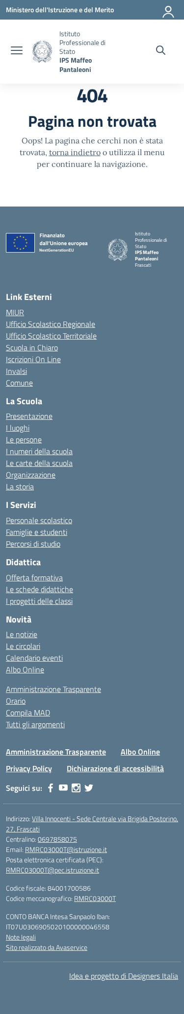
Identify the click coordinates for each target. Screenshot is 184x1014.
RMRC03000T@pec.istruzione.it (52, 870)
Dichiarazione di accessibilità (115, 768)
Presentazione (29, 416)
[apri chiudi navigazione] (17, 51)
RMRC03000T (95, 898)
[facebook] (50, 788)
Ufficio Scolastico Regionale (50, 324)
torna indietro (75, 152)
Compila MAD (28, 712)
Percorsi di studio (33, 544)
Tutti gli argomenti (35, 724)
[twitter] (88, 788)
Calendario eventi (34, 658)
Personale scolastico (39, 520)
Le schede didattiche (39, 589)
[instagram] (76, 788)
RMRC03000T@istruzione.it (66, 849)
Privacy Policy (29, 768)
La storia (20, 486)
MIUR (15, 312)
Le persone (24, 439)
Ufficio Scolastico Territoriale (51, 336)
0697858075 (57, 839)
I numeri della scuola (39, 451)
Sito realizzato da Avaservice (46, 947)
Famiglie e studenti (36, 532)
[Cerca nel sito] (160, 51)
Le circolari (23, 646)
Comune (19, 383)
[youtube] (63, 788)
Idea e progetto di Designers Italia (123, 976)
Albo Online (25, 669)
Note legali (21, 937)
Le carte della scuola (39, 463)
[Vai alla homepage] (42, 52)
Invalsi (16, 371)
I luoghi (17, 428)
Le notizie (21, 634)
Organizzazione (30, 475)
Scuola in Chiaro (32, 347)
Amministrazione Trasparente (53, 689)
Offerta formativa (34, 577)
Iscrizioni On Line (33, 359)
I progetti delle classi (39, 601)
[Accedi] (168, 9)
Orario (16, 701)
